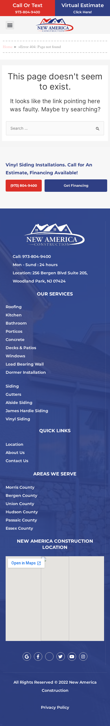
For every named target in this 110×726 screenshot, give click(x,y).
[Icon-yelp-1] (49, 656)
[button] (10, 25)
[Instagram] (83, 656)
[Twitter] (60, 656)
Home (7, 46)
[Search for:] (55, 128)
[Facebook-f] (38, 656)
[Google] (27, 656)
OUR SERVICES (55, 294)
